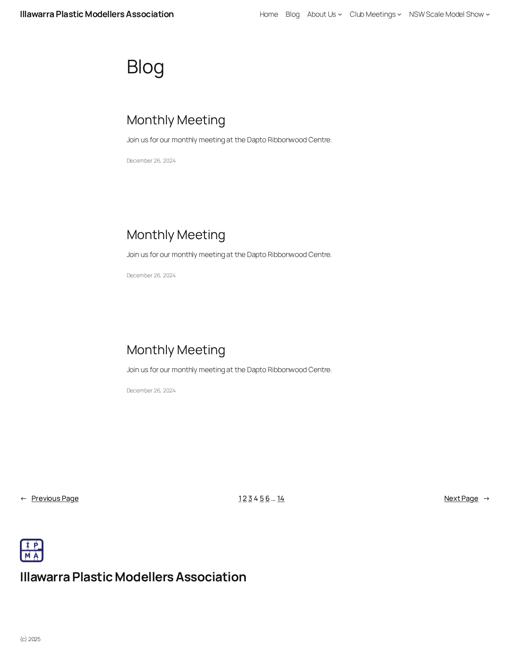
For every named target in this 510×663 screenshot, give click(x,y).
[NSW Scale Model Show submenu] (488, 14)
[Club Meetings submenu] (399, 14)
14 (280, 498)
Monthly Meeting (176, 120)
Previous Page (49, 498)
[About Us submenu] (340, 14)
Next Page (467, 498)
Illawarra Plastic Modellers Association (97, 14)
